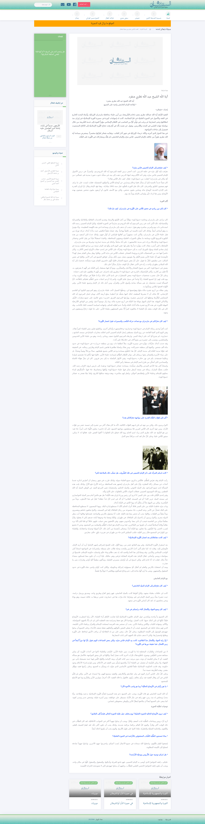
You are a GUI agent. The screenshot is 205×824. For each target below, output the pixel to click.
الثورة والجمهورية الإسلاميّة (155, 803)
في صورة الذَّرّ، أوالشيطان (121, 803)
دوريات (94, 803)
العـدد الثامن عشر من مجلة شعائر (158, 783)
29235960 (91, 819)
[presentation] (49, 95)
